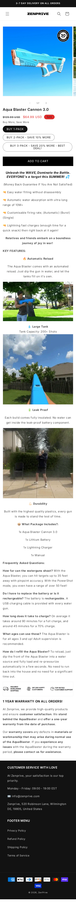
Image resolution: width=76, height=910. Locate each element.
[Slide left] (30, 103)
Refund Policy (16, 838)
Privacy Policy (16, 830)
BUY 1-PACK (15, 129)
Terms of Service (18, 855)
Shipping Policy (17, 847)
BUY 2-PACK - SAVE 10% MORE (29, 137)
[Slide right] (46, 103)
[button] (7, 14)
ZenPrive (43, 892)
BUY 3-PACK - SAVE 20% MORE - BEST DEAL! (37, 147)
